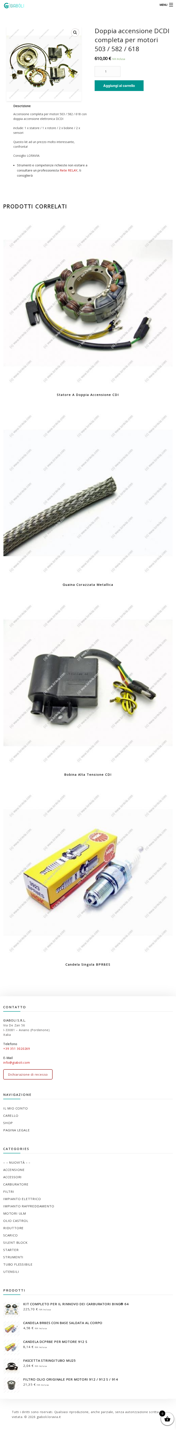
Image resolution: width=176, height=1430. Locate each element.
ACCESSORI (12, 1177)
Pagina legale (16, 1130)
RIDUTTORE (13, 1228)
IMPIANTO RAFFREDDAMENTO (28, 1206)
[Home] (11, 5)
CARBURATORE (16, 1184)
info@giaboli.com (16, 1062)
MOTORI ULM (14, 1213)
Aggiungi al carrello (119, 85)
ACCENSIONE (14, 1170)
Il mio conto (15, 1108)
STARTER (11, 1250)
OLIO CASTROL (15, 1220)
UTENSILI (11, 1271)
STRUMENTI (13, 1257)
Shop (8, 1123)
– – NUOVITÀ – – (16, 1162)
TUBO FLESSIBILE (18, 1264)
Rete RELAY (68, 170)
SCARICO (10, 1235)
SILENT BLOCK (15, 1242)
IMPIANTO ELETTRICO (22, 1199)
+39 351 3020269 (16, 1049)
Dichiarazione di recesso (28, 1074)
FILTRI (8, 1191)
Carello (10, 1115)
